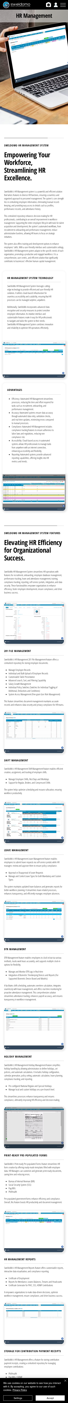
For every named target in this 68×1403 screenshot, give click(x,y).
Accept (50, 1398)
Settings (18, 1398)
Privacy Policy (20, 1390)
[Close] (63, 1383)
